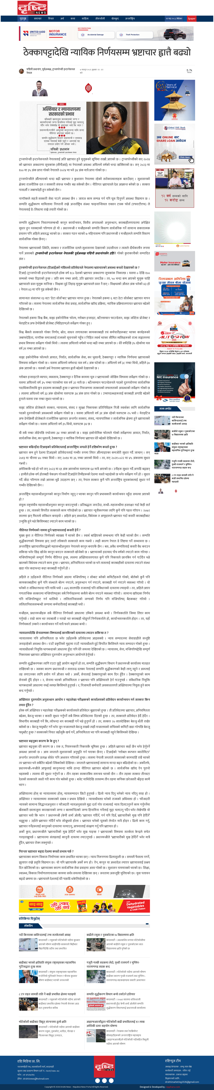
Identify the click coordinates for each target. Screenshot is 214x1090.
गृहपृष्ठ (23, 18)
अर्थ (62, 18)
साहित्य (85, 18)
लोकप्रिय (28, 926)
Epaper (191, 18)
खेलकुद (115, 18)
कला (73, 18)
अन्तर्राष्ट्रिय (130, 18)
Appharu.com (173, 1087)
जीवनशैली (100, 18)
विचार (51, 18)
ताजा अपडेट (165, 409)
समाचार (37, 18)
